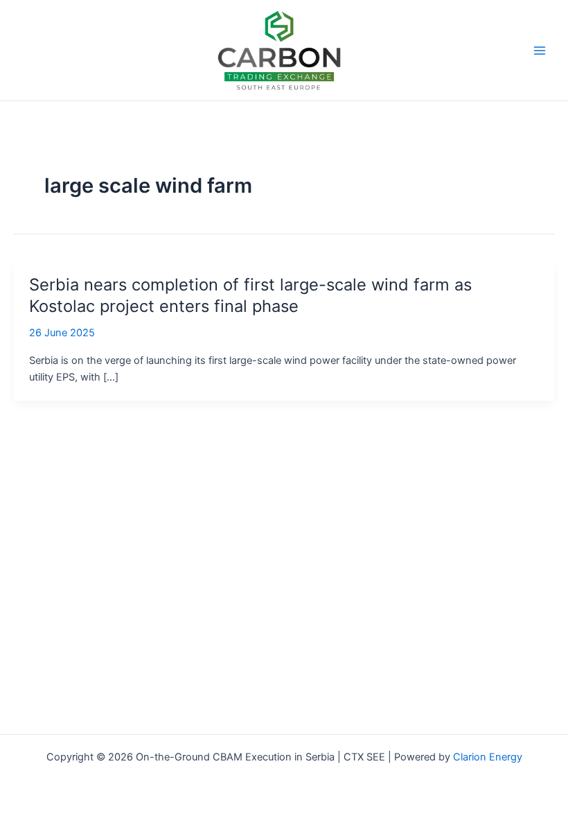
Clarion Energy (487, 757)
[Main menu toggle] (539, 50)
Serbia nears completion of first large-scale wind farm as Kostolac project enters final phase (250, 295)
